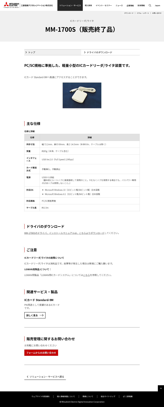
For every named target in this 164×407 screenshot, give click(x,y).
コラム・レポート (143, 13)
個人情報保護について (66, 396)
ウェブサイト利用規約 (40, 396)
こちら (86, 275)
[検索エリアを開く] (150, 5)
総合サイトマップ (108, 396)
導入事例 (88, 5)
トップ (31, 52)
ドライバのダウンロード (99, 52)
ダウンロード (129, 13)
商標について (88, 396)
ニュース (119, 5)
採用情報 (141, 5)
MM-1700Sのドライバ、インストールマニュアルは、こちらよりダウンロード (64, 233)
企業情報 (130, 5)
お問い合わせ (156, 13)
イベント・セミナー (104, 5)
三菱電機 (128, 396)
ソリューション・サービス (70, 5)
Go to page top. (161, 388)
